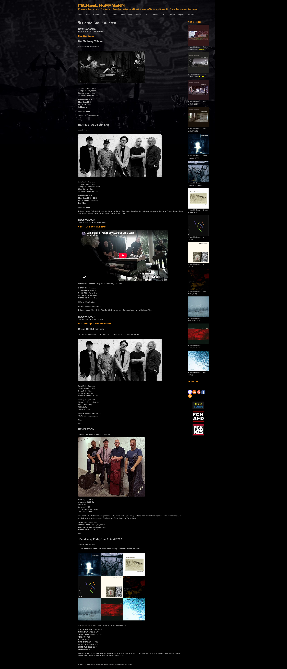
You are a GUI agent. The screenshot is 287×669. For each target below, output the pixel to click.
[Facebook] (203, 392)
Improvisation (154, 211)
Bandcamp (124, 653)
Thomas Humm (114, 655)
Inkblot (129, 664)
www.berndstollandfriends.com (89, 306)
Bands (138, 14)
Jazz (160, 211)
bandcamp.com (120, 625)
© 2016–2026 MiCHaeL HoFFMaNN (91, 664)
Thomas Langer (115, 213)
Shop (88, 14)
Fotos (130, 14)
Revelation (91, 655)
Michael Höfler (82, 655)
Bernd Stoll (104, 211)
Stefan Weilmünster (102, 655)
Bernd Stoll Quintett (114, 211)
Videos (114, 14)
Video (92, 310)
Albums (105, 14)
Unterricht (154, 14)
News (80, 14)
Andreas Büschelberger (105, 653)
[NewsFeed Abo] (190, 396)
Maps (80, 420)
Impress (181, 14)
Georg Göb (134, 211)
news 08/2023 (86, 219)
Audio (123, 14)
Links (163, 14)
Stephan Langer (104, 213)
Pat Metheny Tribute (91, 213)
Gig (140, 211)
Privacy (191, 14)
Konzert (82, 211)
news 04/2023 (86, 316)
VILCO (123, 213)
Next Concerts (87, 29)
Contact (172, 14)
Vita (145, 14)
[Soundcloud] (194, 392)
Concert (96, 14)
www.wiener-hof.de (85, 511)
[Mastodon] (190, 392)
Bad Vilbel (96, 211)
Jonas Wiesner (167, 211)
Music (88, 211)
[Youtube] (199, 392)
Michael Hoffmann (97, 32)
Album (82, 653)
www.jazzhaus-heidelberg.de (88, 115)
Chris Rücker (126, 211)
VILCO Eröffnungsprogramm (88, 416)
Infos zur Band (84, 111)
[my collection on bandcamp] (111, 586)
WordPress (119, 664)
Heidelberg (145, 211)
